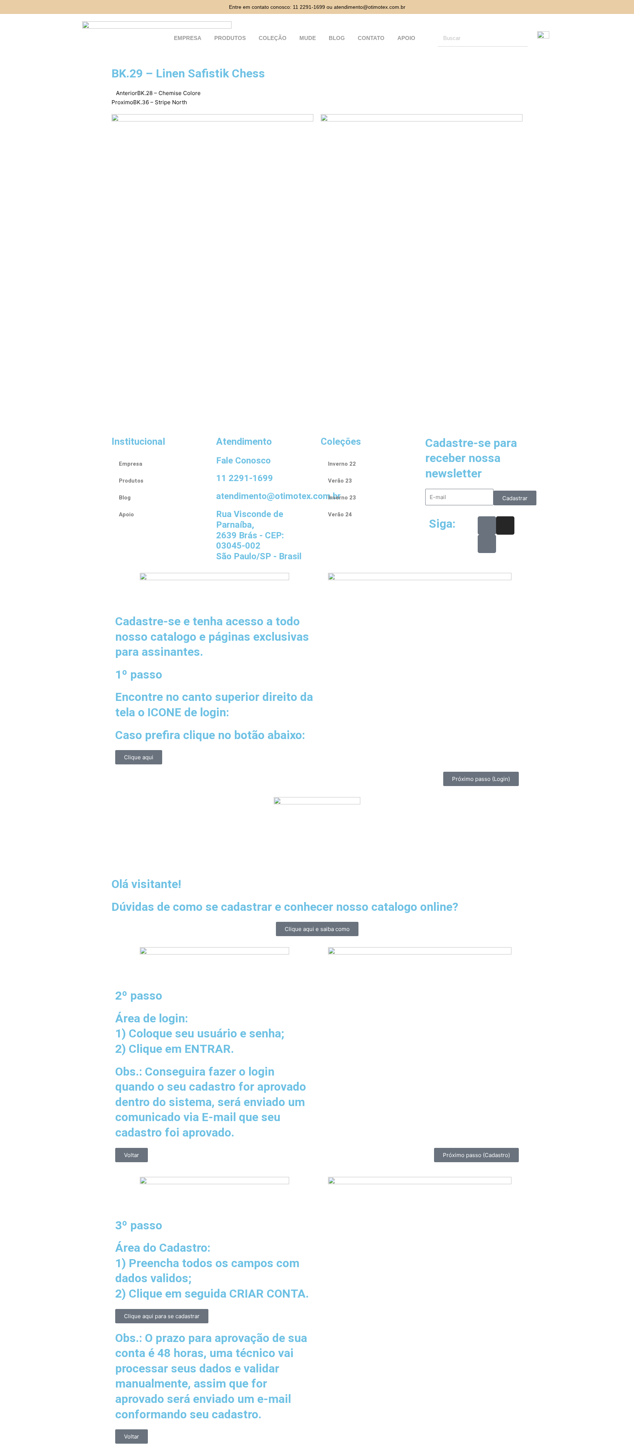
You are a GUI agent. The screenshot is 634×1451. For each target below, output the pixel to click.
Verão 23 (340, 480)
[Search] (519, 38)
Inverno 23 (342, 497)
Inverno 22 (342, 464)
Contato (371, 38)
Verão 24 (340, 514)
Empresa (187, 38)
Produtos (230, 38)
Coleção (273, 38)
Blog (337, 38)
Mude (307, 38)
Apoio (406, 38)
